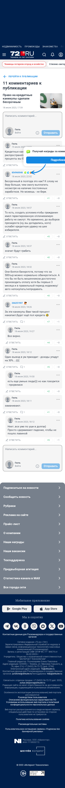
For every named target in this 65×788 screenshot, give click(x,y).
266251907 (17, 303)
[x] (52, 626)
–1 (58, 321)
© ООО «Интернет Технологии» (32, 765)
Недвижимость (12, 46)
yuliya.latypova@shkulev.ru (32, 683)
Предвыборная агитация (21, 569)
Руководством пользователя (32, 697)
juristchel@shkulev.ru (22, 673)
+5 (48, 236)
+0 (48, 257)
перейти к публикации (23, 76)
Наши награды (13, 542)
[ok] (24, 626)
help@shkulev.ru (54, 673)
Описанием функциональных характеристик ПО (32, 700)
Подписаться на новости (20, 487)
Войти (18, 133)
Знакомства (50, 46)
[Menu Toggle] (4, 54)
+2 (48, 391)
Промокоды (32, 46)
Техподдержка (14, 560)
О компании (11, 533)
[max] (43, 626)
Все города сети (14, 587)
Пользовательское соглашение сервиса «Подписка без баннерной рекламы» (32, 730)
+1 (48, 198)
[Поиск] (44, 54)
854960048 (17, 172)
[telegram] (6, 626)
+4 (48, 342)
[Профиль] (61, 54)
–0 (58, 198)
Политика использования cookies (32, 719)
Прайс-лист (11, 524)
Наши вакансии (14, 551)
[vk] (15, 626)
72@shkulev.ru (48, 669)
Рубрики (9, 506)
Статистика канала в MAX (21, 578)
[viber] (34, 626)
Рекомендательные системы (32, 724)
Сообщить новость (16, 497)
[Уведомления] (52, 54)
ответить (12, 165)
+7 (48, 321)
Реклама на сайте (15, 515)
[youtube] (61, 626)
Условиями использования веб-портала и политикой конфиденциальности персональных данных (32, 703)
